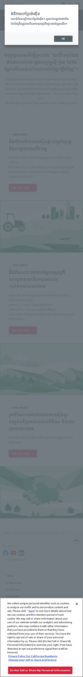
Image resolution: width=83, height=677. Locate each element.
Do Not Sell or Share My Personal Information (40, 670)
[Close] (77, 604)
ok (63, 38)
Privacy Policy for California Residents (33, 656)
